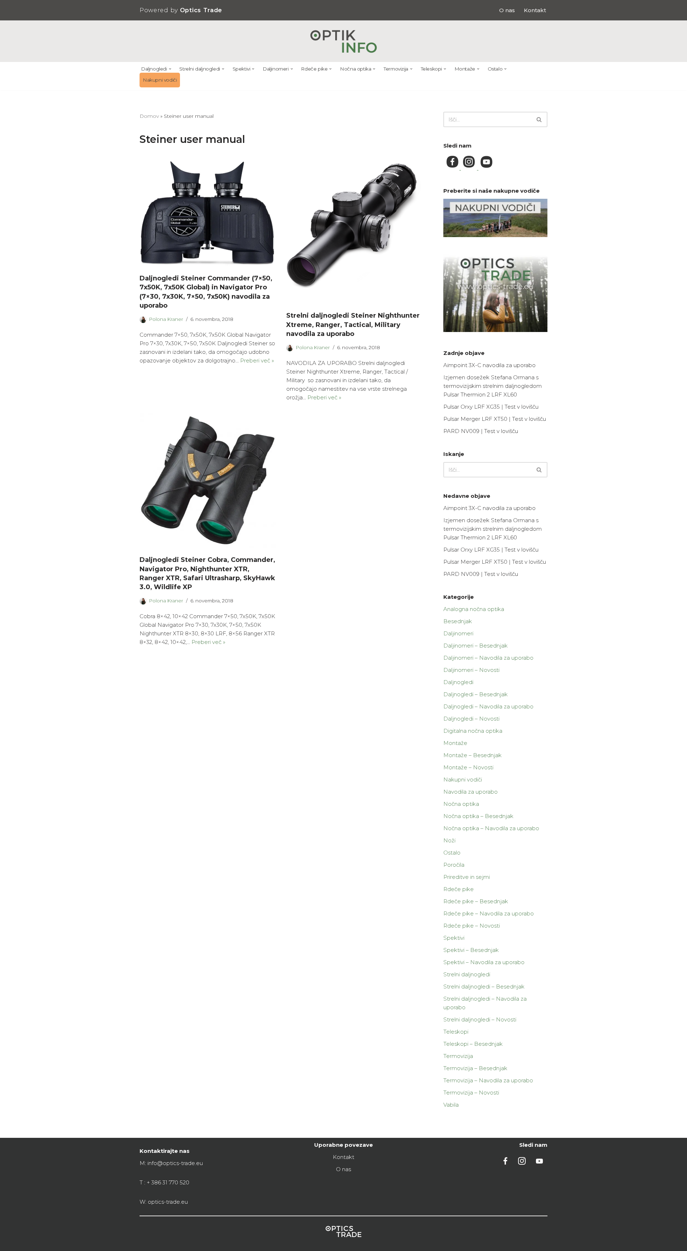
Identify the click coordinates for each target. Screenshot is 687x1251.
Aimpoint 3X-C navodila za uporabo (489, 365)
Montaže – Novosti (468, 767)
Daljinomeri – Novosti (471, 670)
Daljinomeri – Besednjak (475, 645)
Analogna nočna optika (473, 609)
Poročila (453, 864)
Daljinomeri (458, 633)
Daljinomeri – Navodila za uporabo (488, 657)
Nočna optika (461, 803)
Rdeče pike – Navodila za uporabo (488, 913)
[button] (170, 69)
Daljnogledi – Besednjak (475, 694)
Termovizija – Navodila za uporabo (488, 1080)
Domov (149, 116)
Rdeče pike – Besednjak (475, 901)
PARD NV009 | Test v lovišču (480, 431)
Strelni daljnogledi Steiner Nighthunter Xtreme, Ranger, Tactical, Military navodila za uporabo (353, 324)
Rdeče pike (458, 889)
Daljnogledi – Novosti (471, 718)
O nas (507, 10)
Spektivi (453, 937)
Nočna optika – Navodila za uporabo (491, 828)
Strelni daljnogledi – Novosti (479, 1019)
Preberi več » (257, 360)
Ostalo (452, 852)
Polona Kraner (166, 319)
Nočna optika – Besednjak (478, 816)
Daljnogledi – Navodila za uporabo (488, 706)
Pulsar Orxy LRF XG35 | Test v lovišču (491, 406)
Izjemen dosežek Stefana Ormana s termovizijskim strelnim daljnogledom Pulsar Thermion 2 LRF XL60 (492, 386)
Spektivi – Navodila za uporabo (484, 962)
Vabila (451, 1104)
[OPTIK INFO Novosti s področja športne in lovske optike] (343, 41)
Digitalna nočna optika (472, 730)
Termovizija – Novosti (471, 1092)
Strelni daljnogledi (466, 974)
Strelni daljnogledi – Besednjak (484, 986)
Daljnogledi (458, 682)
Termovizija (458, 1056)
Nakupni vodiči (160, 80)
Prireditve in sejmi (466, 877)
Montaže (455, 743)
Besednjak (457, 621)
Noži (449, 840)
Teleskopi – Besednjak (473, 1043)
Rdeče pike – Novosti (471, 925)
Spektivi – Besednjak (471, 950)
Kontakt (535, 10)
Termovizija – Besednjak (475, 1068)
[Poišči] (539, 119)
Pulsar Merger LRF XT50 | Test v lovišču (494, 418)
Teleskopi (455, 1031)
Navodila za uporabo (470, 791)
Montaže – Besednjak (472, 755)
